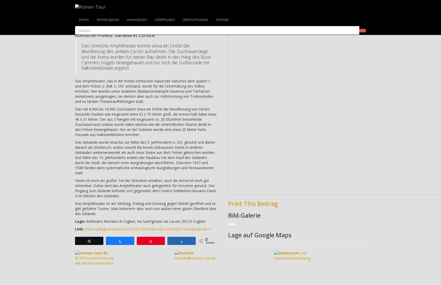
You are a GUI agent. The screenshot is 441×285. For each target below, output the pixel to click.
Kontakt (222, 19)
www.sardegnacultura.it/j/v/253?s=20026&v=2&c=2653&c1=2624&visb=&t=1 (148, 229)
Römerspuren (108, 19)
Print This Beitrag (253, 203)
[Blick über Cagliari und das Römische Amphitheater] (234, 223)
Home (84, 19)
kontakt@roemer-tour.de (195, 256)
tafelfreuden (165, 19)
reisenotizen (137, 19)
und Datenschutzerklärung (292, 256)
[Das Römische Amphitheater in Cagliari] (229, 223)
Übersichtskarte (195, 19)
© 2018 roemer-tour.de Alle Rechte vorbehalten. (95, 258)
